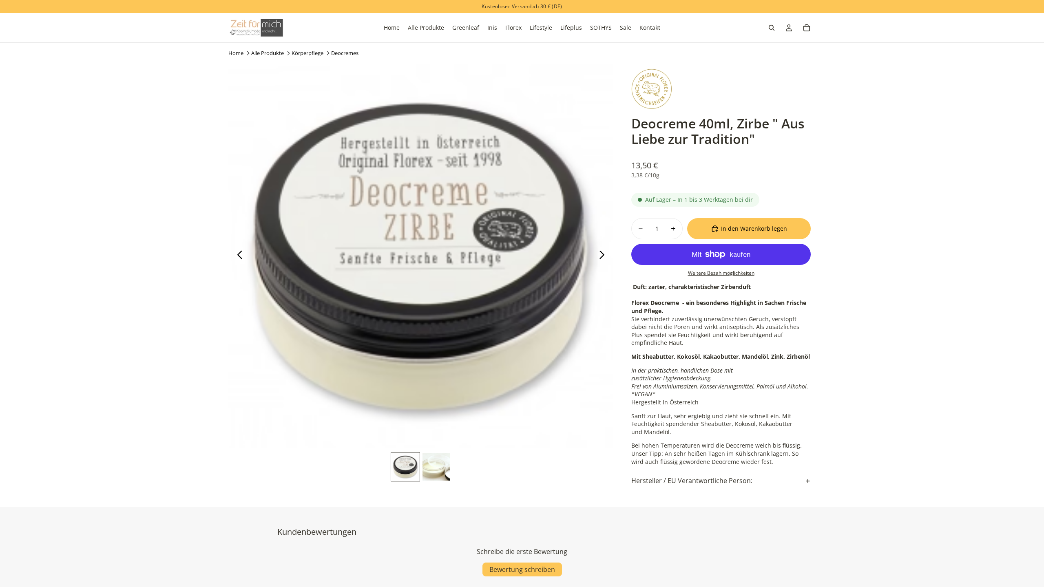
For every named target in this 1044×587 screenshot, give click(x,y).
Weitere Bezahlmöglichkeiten (721, 273)
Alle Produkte (267, 53)
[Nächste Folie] (604, 256)
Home (235, 53)
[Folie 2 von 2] (436, 467)
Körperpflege (307, 53)
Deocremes (344, 53)
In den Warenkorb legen (754, 228)
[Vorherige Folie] (237, 256)
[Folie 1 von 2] (405, 467)
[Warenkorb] (807, 28)
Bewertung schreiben (522, 569)
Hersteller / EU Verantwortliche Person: (691, 480)
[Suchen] (772, 28)
